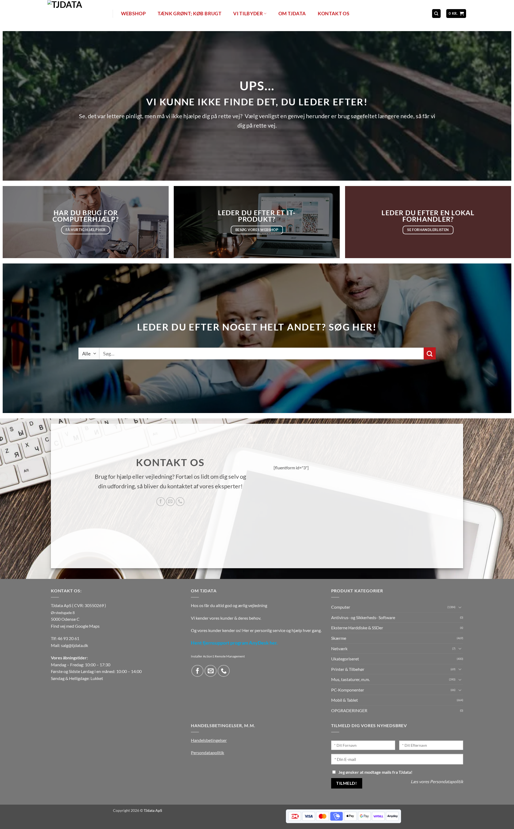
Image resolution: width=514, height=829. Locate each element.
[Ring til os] (180, 501)
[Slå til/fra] (460, 607)
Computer (340, 606)
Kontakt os (334, 13)
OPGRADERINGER (349, 710)
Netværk (339, 648)
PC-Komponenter (347, 689)
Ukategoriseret (345, 658)
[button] (456, 13)
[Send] (430, 353)
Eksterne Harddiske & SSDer (357, 627)
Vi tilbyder (248, 13)
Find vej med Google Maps (75, 626)
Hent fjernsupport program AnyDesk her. (234, 643)
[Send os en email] (170, 501)
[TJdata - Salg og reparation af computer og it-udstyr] (79, 13)
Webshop (133, 13)
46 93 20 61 (68, 638)
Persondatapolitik (207, 752)
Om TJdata (292, 13)
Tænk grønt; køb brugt (189, 13)
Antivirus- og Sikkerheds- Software (363, 617)
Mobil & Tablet (344, 699)
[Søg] (436, 13)
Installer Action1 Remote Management (218, 656)
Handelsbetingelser (209, 740)
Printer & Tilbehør (347, 669)
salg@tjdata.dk (74, 645)
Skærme (338, 638)
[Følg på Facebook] (160, 501)
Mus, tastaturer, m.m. (350, 679)
